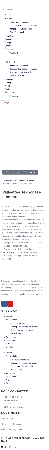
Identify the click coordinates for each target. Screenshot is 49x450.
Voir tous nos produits (19, 22)
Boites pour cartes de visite (21, 29)
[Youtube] (10, 304)
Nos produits (10, 18)
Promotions (9, 36)
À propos (8, 43)
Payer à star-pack (17, 32)
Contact (8, 46)
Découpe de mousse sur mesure (23, 26)
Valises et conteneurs (17, 181)
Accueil (8, 15)
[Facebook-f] (4, 304)
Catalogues (10, 39)
